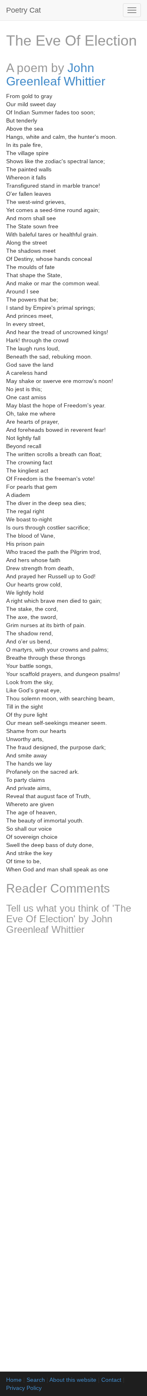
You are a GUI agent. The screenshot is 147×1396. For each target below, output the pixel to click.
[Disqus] (73, 1049)
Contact (111, 1379)
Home (14, 1379)
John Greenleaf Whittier (55, 74)
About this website (72, 1379)
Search (36, 1379)
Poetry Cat (23, 10)
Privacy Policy (24, 1388)
